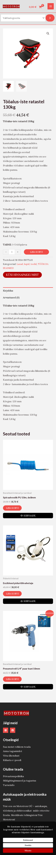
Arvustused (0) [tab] (11, 297)
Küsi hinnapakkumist (22, 275)
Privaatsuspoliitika (13, 776)
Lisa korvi (36, 252)
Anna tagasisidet (12, 751)
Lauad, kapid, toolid (27, 264)
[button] (48, 33)
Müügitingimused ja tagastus (19, 780)
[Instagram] (5, 730)
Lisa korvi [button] (12, 508)
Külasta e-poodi (12, 760)
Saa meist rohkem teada (17, 746)
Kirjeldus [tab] (8, 290)
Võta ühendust (11, 755)
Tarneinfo (8, 785)
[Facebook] (12, 730)
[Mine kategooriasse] (50, 18)
